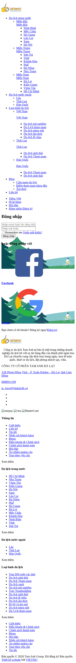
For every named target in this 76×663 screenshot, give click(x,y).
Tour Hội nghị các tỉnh (22, 574)
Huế (26, 64)
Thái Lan (21, 101)
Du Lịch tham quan (35, 127)
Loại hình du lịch (19, 108)
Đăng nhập (16, 208)
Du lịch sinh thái (18, 594)
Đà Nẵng (29, 68)
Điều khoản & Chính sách (24, 442)
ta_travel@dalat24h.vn (14, 388)
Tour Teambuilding (20, 591)
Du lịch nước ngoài (20, 94)
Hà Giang (29, 34)
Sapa (26, 41)
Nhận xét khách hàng (21, 435)
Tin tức (13, 432)
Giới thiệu (14, 425)
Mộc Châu (30, 31)
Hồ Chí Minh (31, 91)
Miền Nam (22, 74)
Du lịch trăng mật (34, 130)
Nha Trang (30, 71)
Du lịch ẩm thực (33, 133)
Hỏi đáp (13, 205)
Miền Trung (23, 48)
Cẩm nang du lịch (26, 182)
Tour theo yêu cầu (19, 455)
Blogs (12, 438)
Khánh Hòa (30, 61)
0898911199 (8, 381)
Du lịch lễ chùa (32, 137)
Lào (18, 98)
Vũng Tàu (30, 88)
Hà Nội (28, 44)
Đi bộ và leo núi (18, 604)
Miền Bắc (22, 21)
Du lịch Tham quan (35, 156)
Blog (12, 179)
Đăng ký (28, 208)
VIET (31, 659)
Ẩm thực (21, 189)
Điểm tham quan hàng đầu (31, 185)
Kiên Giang (30, 84)
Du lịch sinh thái (33, 153)
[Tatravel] (11, 11)
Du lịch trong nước (20, 18)
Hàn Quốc (22, 104)
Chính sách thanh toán (22, 445)
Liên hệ (13, 192)
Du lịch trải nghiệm (35, 123)
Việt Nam (21, 111)
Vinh (26, 58)
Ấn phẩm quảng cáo (20, 452)
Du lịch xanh (16, 584)
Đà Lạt (28, 81)
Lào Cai (28, 38)
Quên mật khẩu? (32, 232)
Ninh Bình (30, 28)
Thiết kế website (11, 659)
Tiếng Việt (15, 198)
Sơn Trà (28, 54)
